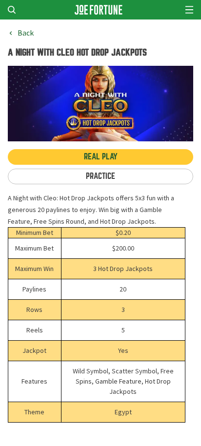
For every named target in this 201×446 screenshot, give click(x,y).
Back (26, 33)
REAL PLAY (101, 157)
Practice (100, 176)
